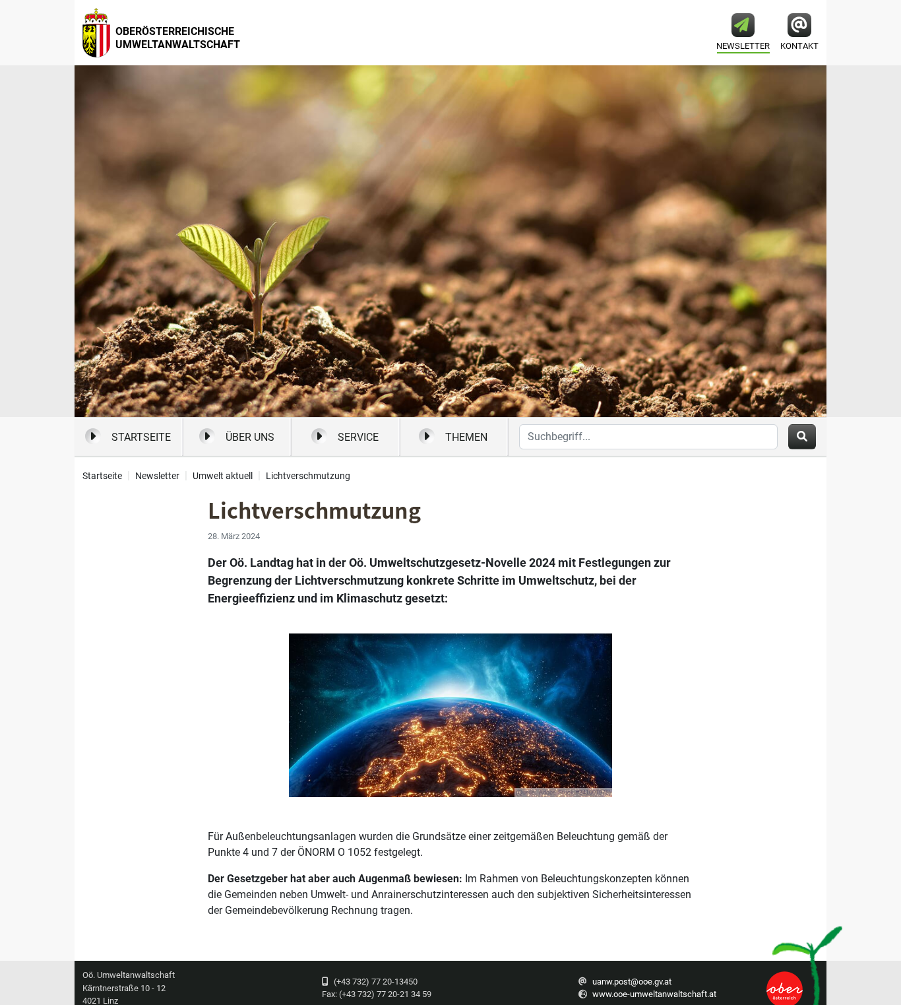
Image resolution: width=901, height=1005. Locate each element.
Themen (466, 437)
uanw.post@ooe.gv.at (631, 982)
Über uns (250, 437)
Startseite (141, 437)
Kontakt (799, 46)
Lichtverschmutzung (308, 476)
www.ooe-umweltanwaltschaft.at (654, 994)
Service (358, 437)
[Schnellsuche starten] (802, 436)
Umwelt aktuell (223, 476)
